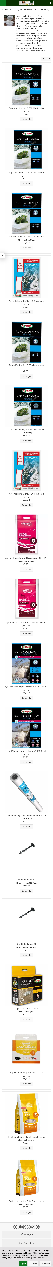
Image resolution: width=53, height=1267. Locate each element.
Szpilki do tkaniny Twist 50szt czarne (26, 1201)
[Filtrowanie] (43, 59)
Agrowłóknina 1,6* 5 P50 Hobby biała (26, 108)
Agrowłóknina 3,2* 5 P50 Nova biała (26, 429)
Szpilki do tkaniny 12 (26, 879)
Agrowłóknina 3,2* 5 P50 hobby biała (26, 365)
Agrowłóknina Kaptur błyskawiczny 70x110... (26, 558)
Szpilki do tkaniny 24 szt (26, 1008)
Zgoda (23, 1263)
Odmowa (33, 1263)
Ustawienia (45, 1263)
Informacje (26, 1234)
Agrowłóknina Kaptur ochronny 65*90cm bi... (26, 686)
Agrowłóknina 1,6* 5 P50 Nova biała (26, 172)
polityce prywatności (39, 1258)
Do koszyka (26, 119)
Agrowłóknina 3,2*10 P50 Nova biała (26, 493)
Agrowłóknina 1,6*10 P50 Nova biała (26, 300)
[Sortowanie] (48, 59)
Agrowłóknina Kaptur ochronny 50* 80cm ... (26, 622)
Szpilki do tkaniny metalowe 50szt (26, 1072)
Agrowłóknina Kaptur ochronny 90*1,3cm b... (26, 751)
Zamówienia (26, 1243)
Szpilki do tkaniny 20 (26, 944)
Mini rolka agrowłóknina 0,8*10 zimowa (26, 815)
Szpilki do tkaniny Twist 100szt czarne (26, 1136)
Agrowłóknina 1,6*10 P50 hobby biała (26, 236)
